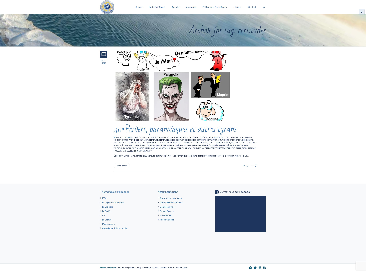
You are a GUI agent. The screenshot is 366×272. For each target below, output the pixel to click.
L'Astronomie (108, 224)
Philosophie (242, 145)
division (117, 143)
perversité (224, 145)
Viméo (149, 151)
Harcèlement (214, 143)
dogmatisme (128, 143)
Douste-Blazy (141, 143)
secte (162, 148)
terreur (231, 148)
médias (179, 145)
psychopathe (138, 148)
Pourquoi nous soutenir (171, 198)
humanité (118, 145)
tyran (123, 151)
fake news (171, 143)
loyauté (137, 145)
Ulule (129, 151)
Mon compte (165, 215)
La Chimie (106, 220)
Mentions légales (108, 268)
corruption (211, 140)
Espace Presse (167, 211)
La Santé (106, 211)
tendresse (221, 148)
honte (254, 143)
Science (154, 148)
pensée (215, 145)
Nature (187, 145)
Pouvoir (127, 148)
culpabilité (223, 140)
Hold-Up (246, 143)
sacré (147, 148)
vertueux (137, 151)
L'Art (104, 215)
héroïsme (225, 143)
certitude (153, 140)
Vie (144, 151)
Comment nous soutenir (171, 202)
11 (252, 166)
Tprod (116, 151)
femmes (188, 143)
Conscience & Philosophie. (114, 228)
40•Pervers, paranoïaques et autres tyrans (175, 129)
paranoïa (206, 145)
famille (180, 143)
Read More (122, 166)
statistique (210, 148)
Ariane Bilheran (136, 140)
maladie (145, 145)
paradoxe (196, 145)
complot (180, 140)
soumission (198, 148)
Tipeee (238, 148)
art (146, 140)
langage (128, 145)
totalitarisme (248, 148)
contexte (201, 140)
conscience (190, 140)
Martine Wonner (158, 145)
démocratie (247, 140)
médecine (171, 145)
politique (118, 148)
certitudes (164, 140)
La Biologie (107, 207)
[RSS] (264, 267)
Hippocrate (236, 143)
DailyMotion (235, 140)
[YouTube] (259, 267)
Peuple (233, 145)
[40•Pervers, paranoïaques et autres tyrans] (172, 86)
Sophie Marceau (184, 148)
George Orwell (200, 143)
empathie (152, 143)
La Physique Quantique (113, 202)
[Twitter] (250, 267)
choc (172, 140)
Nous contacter (167, 220)
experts (161, 143)
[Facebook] (255, 267)
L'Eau (104, 198)
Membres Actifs (167, 207)
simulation (170, 148)
